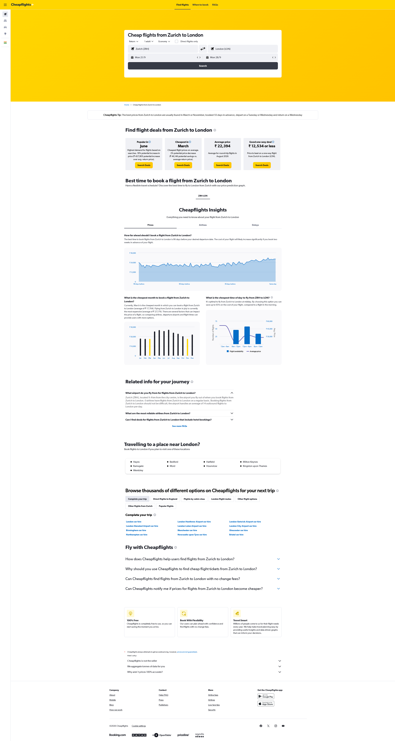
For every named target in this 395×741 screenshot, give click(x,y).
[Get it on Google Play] (266, 696)
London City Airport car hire (243, 526)
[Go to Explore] (5, 34)
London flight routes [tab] (221, 499)
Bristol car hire (236, 534)
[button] (5, 4)
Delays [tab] (255, 225)
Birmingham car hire (136, 530)
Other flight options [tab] (247, 499)
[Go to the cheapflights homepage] (22, 4)
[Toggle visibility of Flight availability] (235, 351)
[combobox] (134, 41)
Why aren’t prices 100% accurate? (145, 671)
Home (126, 105)
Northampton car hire (136, 534)
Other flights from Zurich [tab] (140, 506)
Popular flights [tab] (166, 506)
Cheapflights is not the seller (142, 660)
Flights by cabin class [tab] (194, 499)
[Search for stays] (5, 21)
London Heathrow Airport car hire (194, 521)
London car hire (133, 521)
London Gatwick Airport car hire (245, 521)
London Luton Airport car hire (192, 526)
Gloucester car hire (238, 530)
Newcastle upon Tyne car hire (192, 534)
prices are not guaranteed (187, 652)
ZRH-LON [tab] (203, 196)
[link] (144, 165)
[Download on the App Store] (266, 703)
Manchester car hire (187, 530)
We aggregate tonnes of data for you (146, 666)
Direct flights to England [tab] (165, 499)
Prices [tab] (150, 225)
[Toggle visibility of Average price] (254, 351)
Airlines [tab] (203, 225)
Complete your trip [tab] (137, 499)
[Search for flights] (5, 14)
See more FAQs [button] (179, 426)
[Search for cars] (5, 27)
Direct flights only (189, 41)
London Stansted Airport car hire (142, 526)
